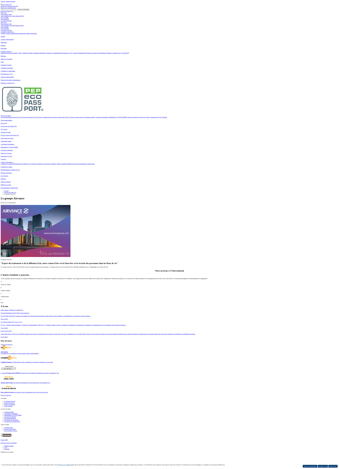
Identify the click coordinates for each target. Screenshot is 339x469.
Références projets (72, 164)
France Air (4, 13)
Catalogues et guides (6, 164)
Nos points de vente (6, 14)
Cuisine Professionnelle (79, 53)
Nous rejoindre (5, 19)
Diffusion (3, 53)
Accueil (6, 191)
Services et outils (5, 115)
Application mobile (89, 117)
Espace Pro (16, 117)
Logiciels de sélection (133, 117)
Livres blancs (47, 164)
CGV (5, 447)
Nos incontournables (6, 117)
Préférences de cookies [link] (7, 452)
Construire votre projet (7, 32)
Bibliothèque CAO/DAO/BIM (117, 117)
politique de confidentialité (66, 465)
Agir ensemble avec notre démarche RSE (12, 16)
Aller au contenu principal (8, 1)
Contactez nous (11, 6)
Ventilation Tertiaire (27, 53)
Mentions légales (9, 446)
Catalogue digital (9, 412)
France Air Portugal (9, 404)
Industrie (28, 33)
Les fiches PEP (125, 53)
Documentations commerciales (86, 164)
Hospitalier (34, 33)
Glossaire (164, 117)
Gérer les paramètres (310, 466)
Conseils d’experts (6, 51)
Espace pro (4, 6)
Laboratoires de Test (155, 117)
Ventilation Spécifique (39, 53)
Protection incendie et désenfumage (96, 53)
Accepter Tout (323, 466)
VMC (20, 53)
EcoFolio (6, 449)
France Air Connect (144, 117)
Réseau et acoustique (12, 53)
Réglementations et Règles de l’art (22, 164)
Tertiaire (3, 33)
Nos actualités (4, 17)
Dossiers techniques (37, 164)
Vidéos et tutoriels (62, 164)
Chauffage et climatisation (53, 53)
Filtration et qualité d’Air (113, 53)
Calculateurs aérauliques (102, 117)
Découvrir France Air (7, 11)
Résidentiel (22, 33)
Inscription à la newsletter (11, 420)
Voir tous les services (6, 344)
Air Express (38, 117)
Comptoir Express (47, 117)
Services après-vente (10, 429)
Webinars (53, 164)
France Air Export (9, 403)
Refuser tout (333, 466)
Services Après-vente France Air (62, 117)
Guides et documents (7, 162)
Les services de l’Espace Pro (27, 117)
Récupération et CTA (67, 53)
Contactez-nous (8, 427)
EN (17, 6)
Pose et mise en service (77, 117)
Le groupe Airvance (6, 21)
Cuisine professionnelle (12, 33)
